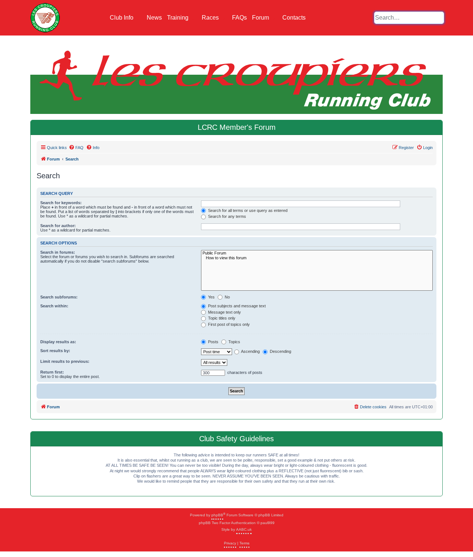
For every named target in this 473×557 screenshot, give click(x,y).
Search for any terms (226, 216)
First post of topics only (228, 324)
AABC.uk (244, 529)
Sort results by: (55, 350)
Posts (212, 342)
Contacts (294, 17)
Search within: (54, 306)
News (154, 17)
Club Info (122, 17)
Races (211, 17)
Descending (280, 351)
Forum (261, 17)
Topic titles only (221, 318)
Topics (233, 342)
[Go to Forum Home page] (45, 18)
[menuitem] (76, 147)
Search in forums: (57, 252)
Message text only (224, 312)
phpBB (217, 515)
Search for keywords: (61, 202)
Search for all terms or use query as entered (247, 210)
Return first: (52, 372)
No (227, 297)
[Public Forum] (317, 253)
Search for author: (58, 225)
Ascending (250, 351)
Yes (211, 297)
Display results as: (58, 342)
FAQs (239, 17)
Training (178, 17)
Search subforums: (59, 297)
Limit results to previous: (64, 361)
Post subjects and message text (236, 306)
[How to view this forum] (317, 258)
